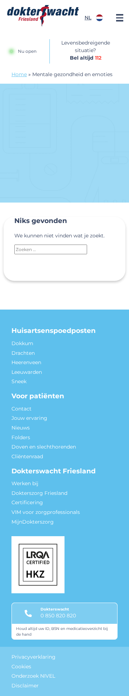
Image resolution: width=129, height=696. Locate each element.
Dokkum (22, 343)
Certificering (27, 502)
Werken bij (24, 483)
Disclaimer (25, 685)
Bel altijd (85, 58)
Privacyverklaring (33, 657)
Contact (21, 408)
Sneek (19, 381)
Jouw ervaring (29, 418)
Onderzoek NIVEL (33, 676)
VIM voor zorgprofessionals (45, 512)
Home (19, 74)
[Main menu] (119, 18)
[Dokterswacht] (43, 16)
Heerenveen (26, 362)
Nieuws (20, 427)
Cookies (21, 666)
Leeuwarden (26, 372)
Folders (20, 437)
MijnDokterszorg (32, 522)
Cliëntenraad (27, 456)
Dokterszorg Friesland (39, 493)
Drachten (23, 353)
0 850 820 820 (58, 615)
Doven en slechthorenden (43, 447)
